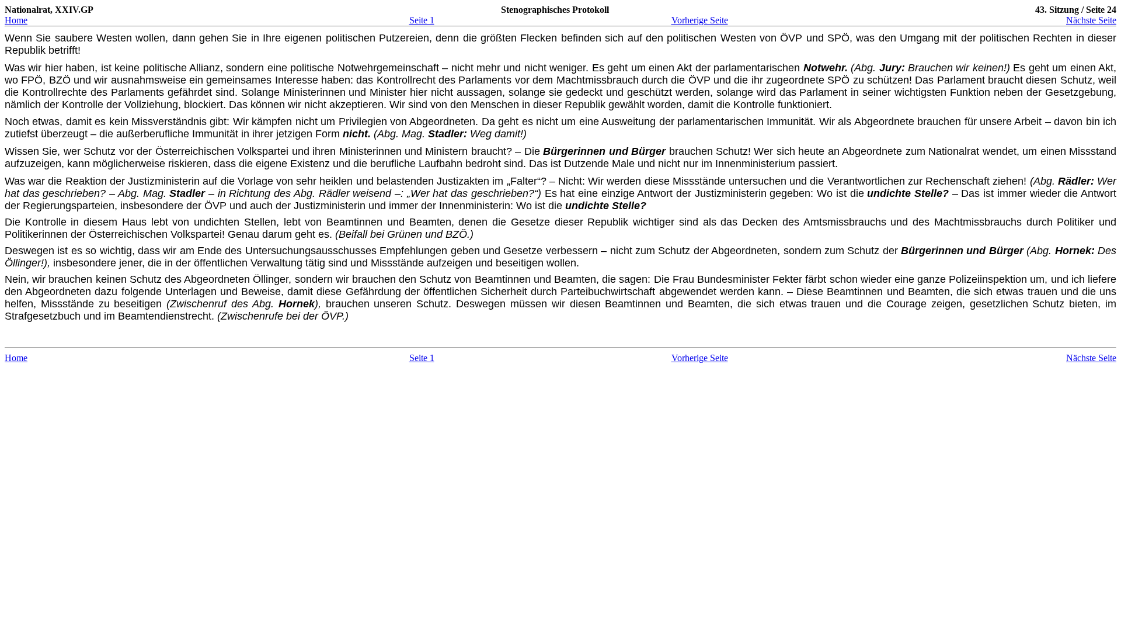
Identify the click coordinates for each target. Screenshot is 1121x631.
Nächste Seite (1091, 20)
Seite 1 (421, 20)
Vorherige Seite (699, 20)
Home (16, 20)
